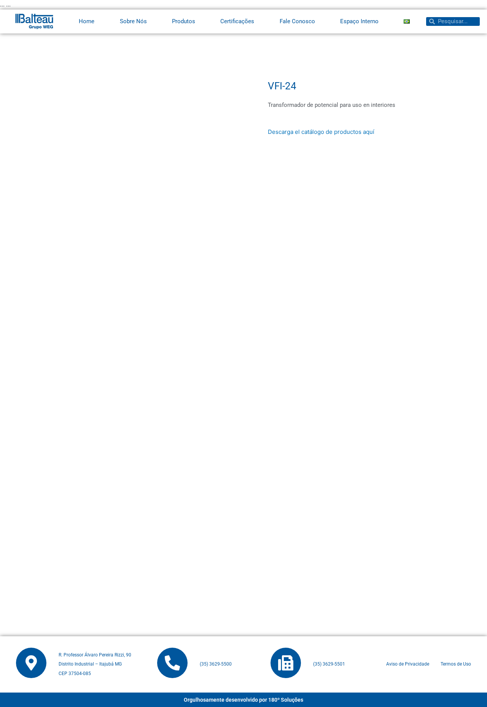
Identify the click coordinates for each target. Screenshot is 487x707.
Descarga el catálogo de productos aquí (321, 131)
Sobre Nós (133, 21)
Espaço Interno (359, 21)
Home (86, 21)
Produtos (183, 21)
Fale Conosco (297, 21)
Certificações (237, 21)
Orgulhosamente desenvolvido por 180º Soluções (243, 700)
